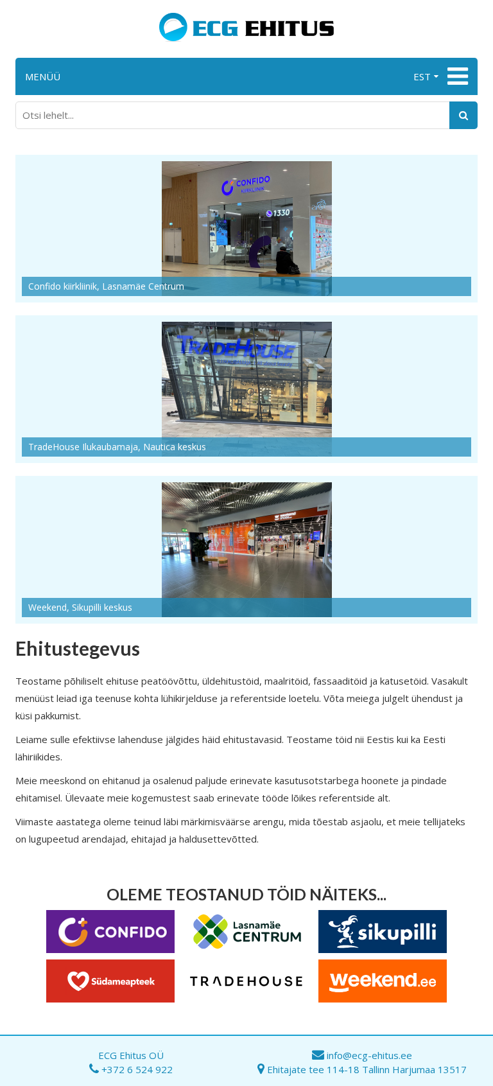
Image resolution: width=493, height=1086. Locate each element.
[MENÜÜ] (456, 76)
